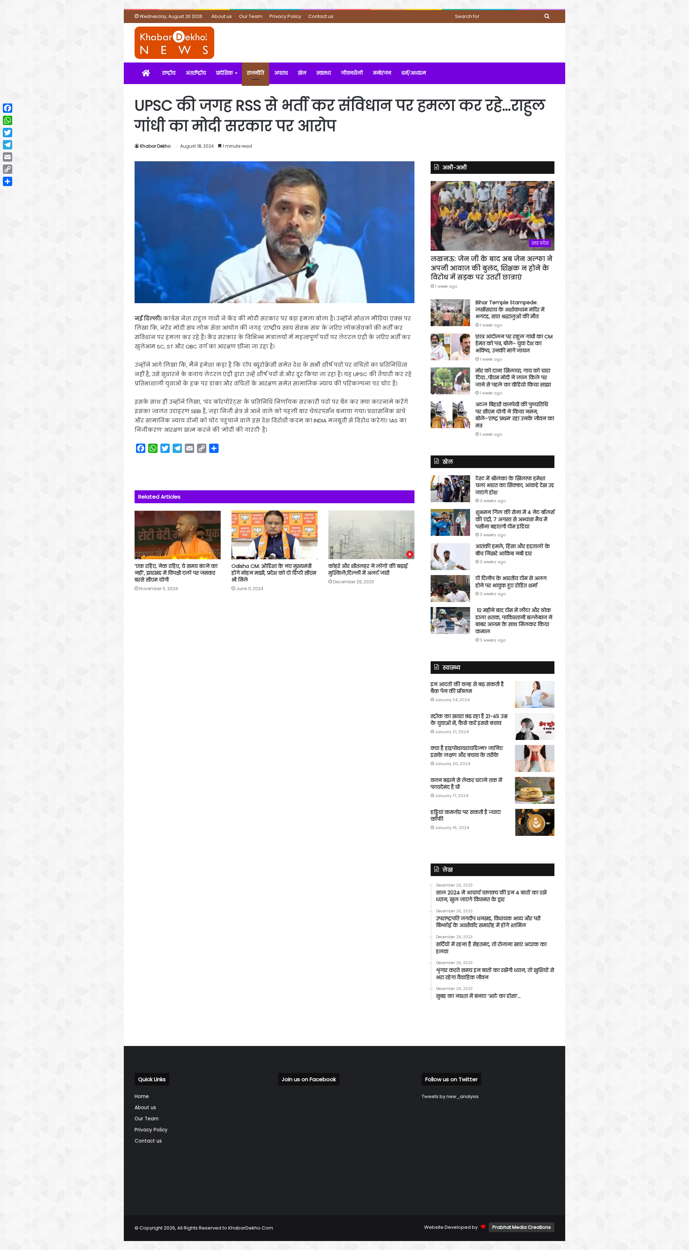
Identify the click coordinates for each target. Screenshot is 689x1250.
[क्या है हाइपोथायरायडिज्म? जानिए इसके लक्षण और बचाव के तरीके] (534, 758)
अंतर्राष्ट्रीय (196, 73)
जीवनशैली (352, 73)
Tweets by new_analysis (450, 1096)
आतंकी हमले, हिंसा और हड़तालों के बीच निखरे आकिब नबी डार (512, 550)
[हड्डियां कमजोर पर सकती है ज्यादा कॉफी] (534, 822)
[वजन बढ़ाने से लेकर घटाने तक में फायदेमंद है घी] (534, 790)
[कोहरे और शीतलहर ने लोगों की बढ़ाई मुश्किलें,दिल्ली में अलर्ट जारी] (371, 534)
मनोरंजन (382, 73)
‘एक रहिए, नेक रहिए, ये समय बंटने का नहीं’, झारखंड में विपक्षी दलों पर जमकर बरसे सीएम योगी (176, 572)
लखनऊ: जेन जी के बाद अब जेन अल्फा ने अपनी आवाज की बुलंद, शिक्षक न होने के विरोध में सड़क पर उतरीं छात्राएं (491, 267)
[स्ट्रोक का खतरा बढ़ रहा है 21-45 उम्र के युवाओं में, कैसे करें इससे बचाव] (534, 726)
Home (142, 1096)
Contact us (320, 16)
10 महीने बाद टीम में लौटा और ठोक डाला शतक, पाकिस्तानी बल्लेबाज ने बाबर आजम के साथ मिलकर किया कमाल (513, 621)
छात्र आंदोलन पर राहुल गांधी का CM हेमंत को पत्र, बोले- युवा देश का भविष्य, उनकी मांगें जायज (514, 343)
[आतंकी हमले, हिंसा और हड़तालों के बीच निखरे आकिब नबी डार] (450, 556)
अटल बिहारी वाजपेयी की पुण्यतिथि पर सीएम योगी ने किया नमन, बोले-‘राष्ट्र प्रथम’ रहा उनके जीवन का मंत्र (514, 415)
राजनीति (255, 73)
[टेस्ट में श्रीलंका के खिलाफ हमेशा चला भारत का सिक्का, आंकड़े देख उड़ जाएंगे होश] (450, 488)
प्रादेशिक (224, 73)
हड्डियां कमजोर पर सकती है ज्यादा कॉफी (466, 816)
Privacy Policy (285, 16)
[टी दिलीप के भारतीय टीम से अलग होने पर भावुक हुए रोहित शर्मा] (450, 588)
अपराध (281, 73)
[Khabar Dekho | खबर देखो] (174, 43)
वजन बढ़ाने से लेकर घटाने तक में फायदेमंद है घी (466, 784)
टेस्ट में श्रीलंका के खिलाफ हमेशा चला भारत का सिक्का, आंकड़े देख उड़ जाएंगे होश (514, 485)
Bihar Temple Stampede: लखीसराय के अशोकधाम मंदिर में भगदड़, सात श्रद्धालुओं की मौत (509, 309)
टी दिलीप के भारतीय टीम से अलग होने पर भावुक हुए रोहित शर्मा (511, 582)
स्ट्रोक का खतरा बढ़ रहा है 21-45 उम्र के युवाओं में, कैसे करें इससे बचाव (469, 720)
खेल (302, 73)
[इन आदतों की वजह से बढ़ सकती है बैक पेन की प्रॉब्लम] (534, 694)
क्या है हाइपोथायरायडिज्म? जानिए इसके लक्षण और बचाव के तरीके (467, 752)
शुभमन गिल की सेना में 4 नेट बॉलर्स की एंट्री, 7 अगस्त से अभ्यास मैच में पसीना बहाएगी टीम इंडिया (514, 519)
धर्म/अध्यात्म (413, 73)
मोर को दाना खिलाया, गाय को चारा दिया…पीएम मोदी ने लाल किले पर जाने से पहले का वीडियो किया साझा (513, 377)
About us (221, 16)
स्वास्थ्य (324, 73)
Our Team (250, 16)
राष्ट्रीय (168, 73)
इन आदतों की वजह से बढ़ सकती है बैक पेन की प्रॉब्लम (467, 688)
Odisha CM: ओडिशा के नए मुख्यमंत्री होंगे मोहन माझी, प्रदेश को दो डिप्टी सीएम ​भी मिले (274, 572)
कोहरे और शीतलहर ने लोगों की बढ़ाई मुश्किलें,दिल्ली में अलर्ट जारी (368, 569)
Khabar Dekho (155, 146)
